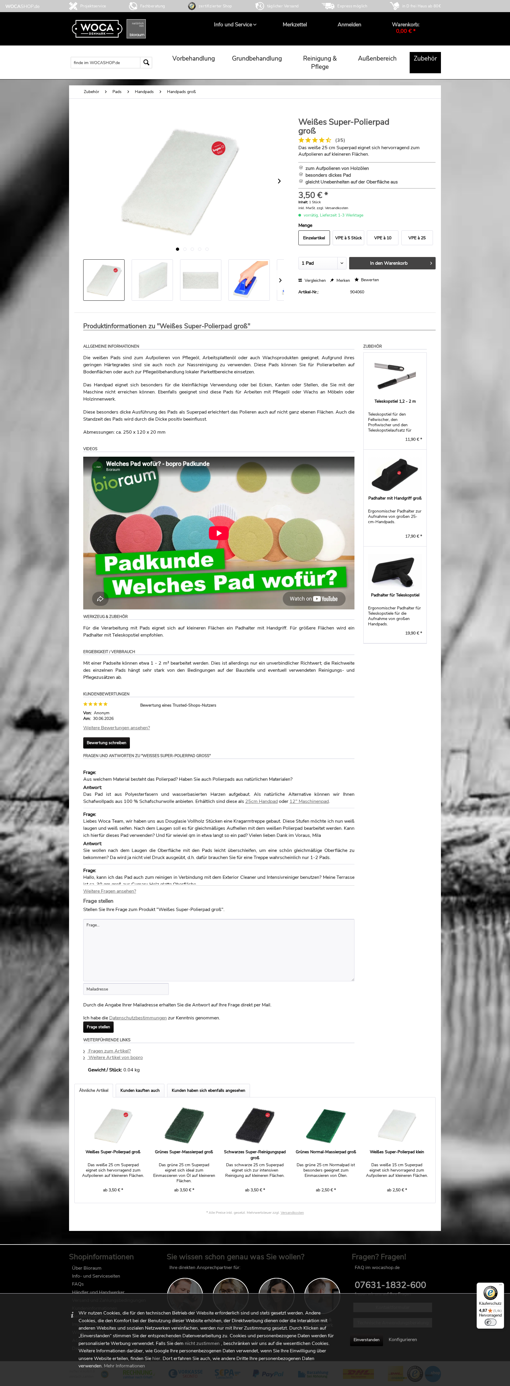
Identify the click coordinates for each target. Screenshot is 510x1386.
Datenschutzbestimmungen (138, 1018)
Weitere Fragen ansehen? (109, 891)
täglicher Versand (283, 6)
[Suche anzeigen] (157, 62)
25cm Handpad (261, 801)
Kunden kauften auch (140, 1090)
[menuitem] (233, 24)
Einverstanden (367, 1340)
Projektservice (93, 6)
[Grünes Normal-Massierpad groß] (326, 1125)
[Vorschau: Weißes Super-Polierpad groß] (104, 280)
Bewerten (369, 280)
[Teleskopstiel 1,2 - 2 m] (395, 377)
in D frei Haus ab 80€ (421, 6)
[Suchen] (146, 63)
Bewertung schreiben (106, 743)
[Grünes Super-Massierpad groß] (184, 1125)
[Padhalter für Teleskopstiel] (395, 571)
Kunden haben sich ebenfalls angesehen (208, 1090)
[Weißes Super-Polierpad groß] (113, 1125)
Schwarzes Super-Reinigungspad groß (255, 1155)
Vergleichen (314, 280)
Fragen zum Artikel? (109, 1051)
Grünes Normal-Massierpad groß (326, 1152)
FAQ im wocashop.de (377, 1267)
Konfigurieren (403, 1339)
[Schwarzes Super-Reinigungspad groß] (255, 1125)
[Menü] (500, 1286)
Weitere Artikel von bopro (115, 1057)
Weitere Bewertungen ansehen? (116, 728)
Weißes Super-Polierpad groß (113, 1152)
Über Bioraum (87, 1268)
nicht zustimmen (202, 1343)
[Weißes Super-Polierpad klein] (397, 1125)
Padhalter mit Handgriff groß (395, 498)
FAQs (78, 1284)
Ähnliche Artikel (93, 1090)
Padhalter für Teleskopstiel (395, 595)
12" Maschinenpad (309, 801)
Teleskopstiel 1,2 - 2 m (395, 401)
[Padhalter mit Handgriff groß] (395, 474)
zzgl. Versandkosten (332, 208)
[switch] (490, 1322)
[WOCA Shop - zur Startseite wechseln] (22, 6)
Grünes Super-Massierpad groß (184, 1152)
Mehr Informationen (124, 1366)
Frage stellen (98, 1027)
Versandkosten (292, 1212)
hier (156, 1358)
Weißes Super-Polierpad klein (397, 1152)
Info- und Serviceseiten (96, 1276)
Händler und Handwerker (98, 1292)
